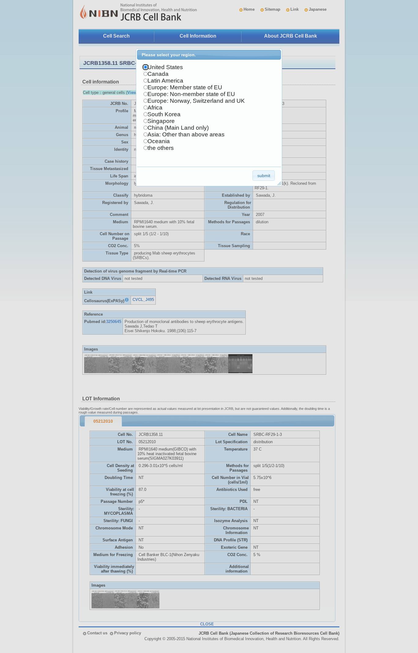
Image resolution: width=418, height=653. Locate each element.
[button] (263, 175)
